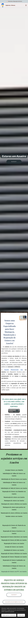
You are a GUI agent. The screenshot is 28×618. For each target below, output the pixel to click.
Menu (26, 5)
